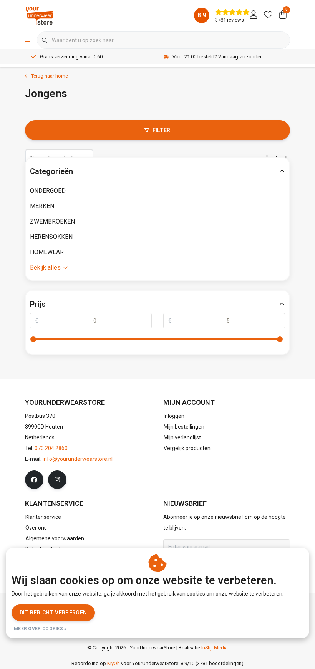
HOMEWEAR (47, 252)
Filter (162, 130)
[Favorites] (268, 15)
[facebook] (34, 479)
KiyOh (113, 663)
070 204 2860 (51, 448)
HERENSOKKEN (51, 236)
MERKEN (42, 206)
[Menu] (27, 40)
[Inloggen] (253, 15)
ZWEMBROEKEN (52, 221)
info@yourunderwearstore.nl (78, 459)
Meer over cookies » (40, 628)
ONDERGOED (48, 190)
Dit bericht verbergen (53, 612)
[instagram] (57, 479)
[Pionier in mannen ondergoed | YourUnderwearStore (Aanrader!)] (39, 15)
